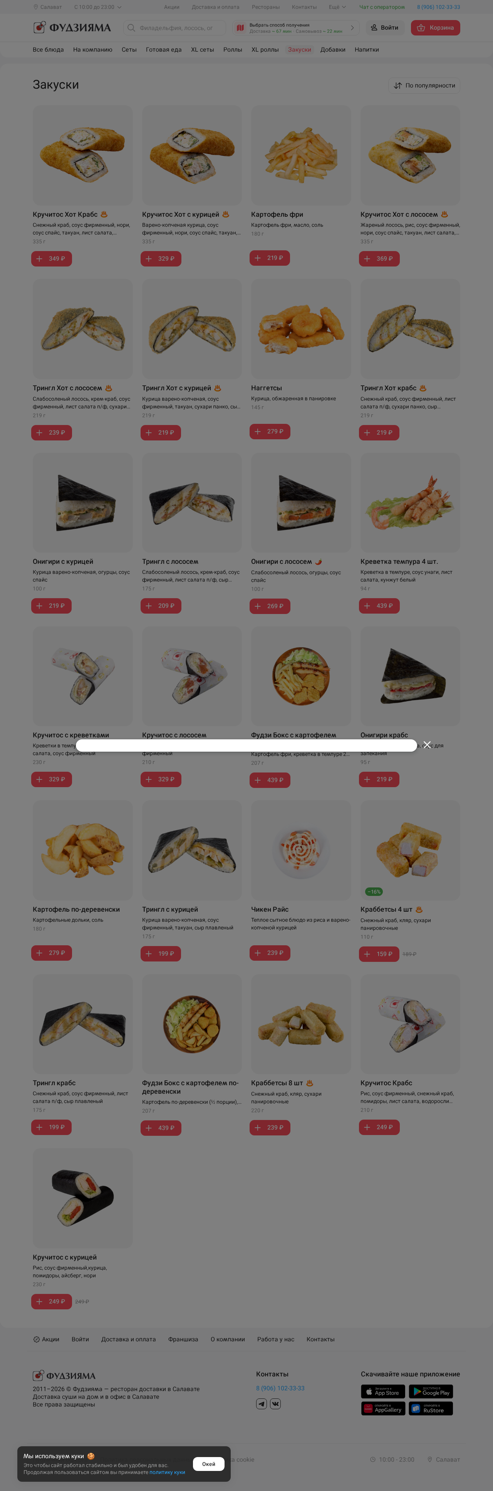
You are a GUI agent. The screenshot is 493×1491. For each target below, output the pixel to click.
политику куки (167, 1472)
